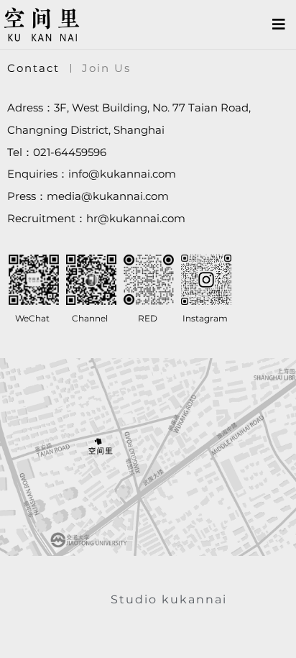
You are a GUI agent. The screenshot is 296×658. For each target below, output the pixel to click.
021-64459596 (69, 152)
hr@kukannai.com (135, 218)
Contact (33, 68)
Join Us (106, 68)
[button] (279, 24)
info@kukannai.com (122, 174)
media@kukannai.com (108, 196)
